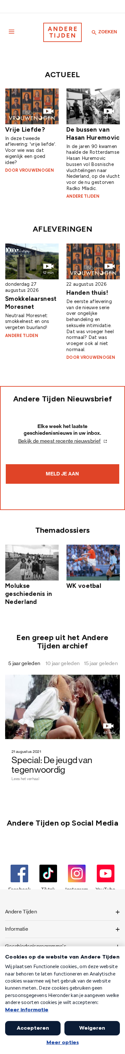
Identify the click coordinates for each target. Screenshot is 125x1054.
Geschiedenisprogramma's (35, 946)
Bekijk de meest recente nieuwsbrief (59, 441)
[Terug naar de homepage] (62, 32)
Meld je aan (62, 474)
